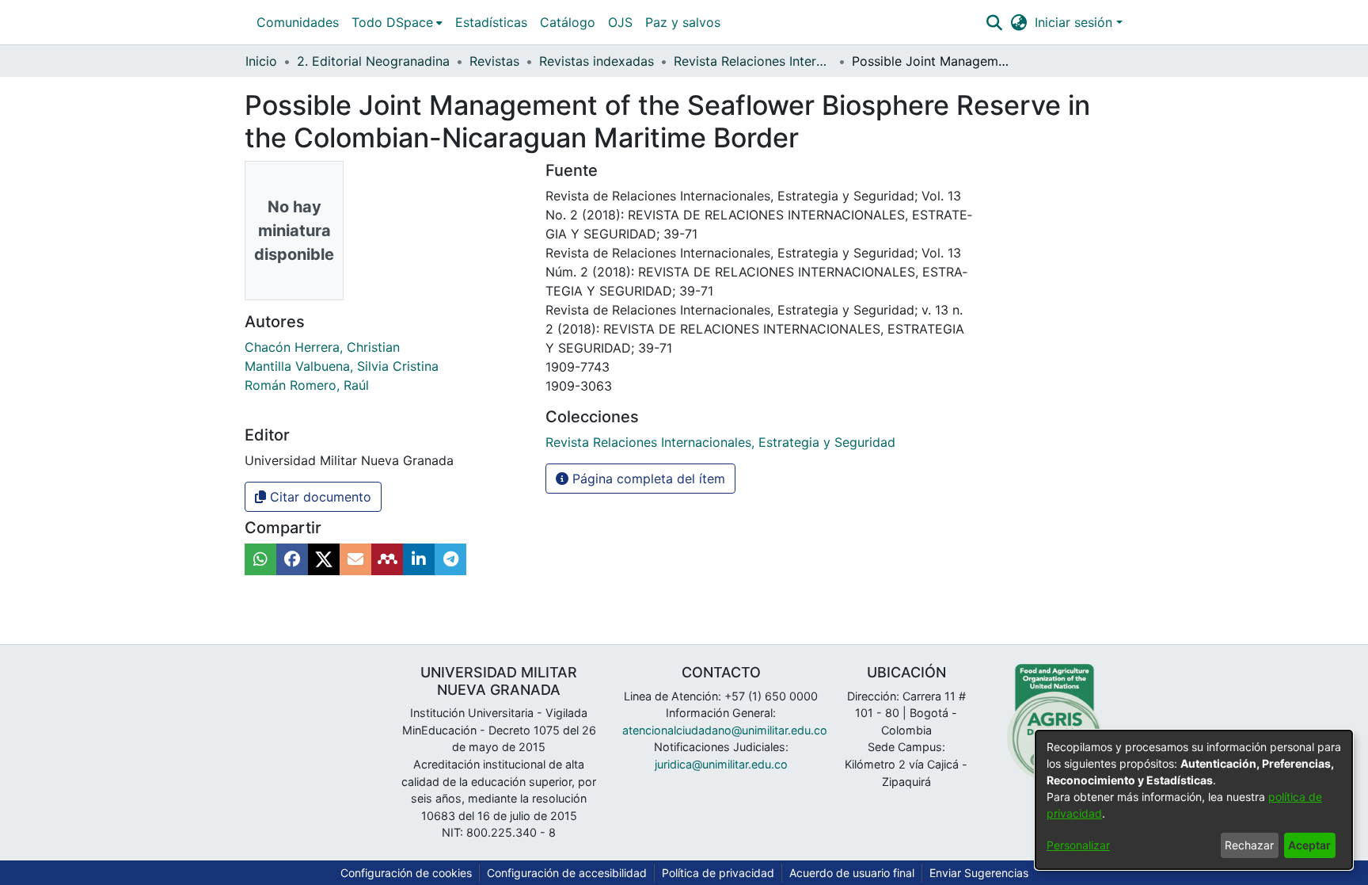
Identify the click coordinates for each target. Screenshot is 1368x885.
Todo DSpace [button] (392, 22)
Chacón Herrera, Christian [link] (322, 347)
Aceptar (1309, 845)
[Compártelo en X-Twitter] (324, 559)
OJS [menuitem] (620, 22)
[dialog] (1194, 800)
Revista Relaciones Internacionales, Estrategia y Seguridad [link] (753, 61)
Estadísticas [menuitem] (491, 22)
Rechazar (1249, 845)
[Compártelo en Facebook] (292, 559)
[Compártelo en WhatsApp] (260, 559)
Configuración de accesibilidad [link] (567, 872)
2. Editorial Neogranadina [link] (373, 61)
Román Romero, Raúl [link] (307, 385)
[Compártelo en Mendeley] (387, 559)
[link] (720, 442)
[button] (994, 22)
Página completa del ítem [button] (646, 478)
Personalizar (1078, 845)
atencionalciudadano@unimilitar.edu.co (724, 730)
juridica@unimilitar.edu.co (721, 764)
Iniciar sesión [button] (1075, 22)
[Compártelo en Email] (355, 559)
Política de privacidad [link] (718, 872)
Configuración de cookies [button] (406, 872)
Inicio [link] (261, 61)
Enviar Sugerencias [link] (978, 872)
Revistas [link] (494, 61)
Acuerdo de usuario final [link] (851, 872)
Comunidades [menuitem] (297, 22)
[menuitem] (397, 22)
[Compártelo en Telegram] (450, 559)
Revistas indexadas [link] (596, 61)
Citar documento (318, 497)
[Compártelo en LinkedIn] (419, 559)
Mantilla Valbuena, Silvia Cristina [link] (342, 366)
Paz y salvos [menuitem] (682, 22)
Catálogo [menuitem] (567, 22)
